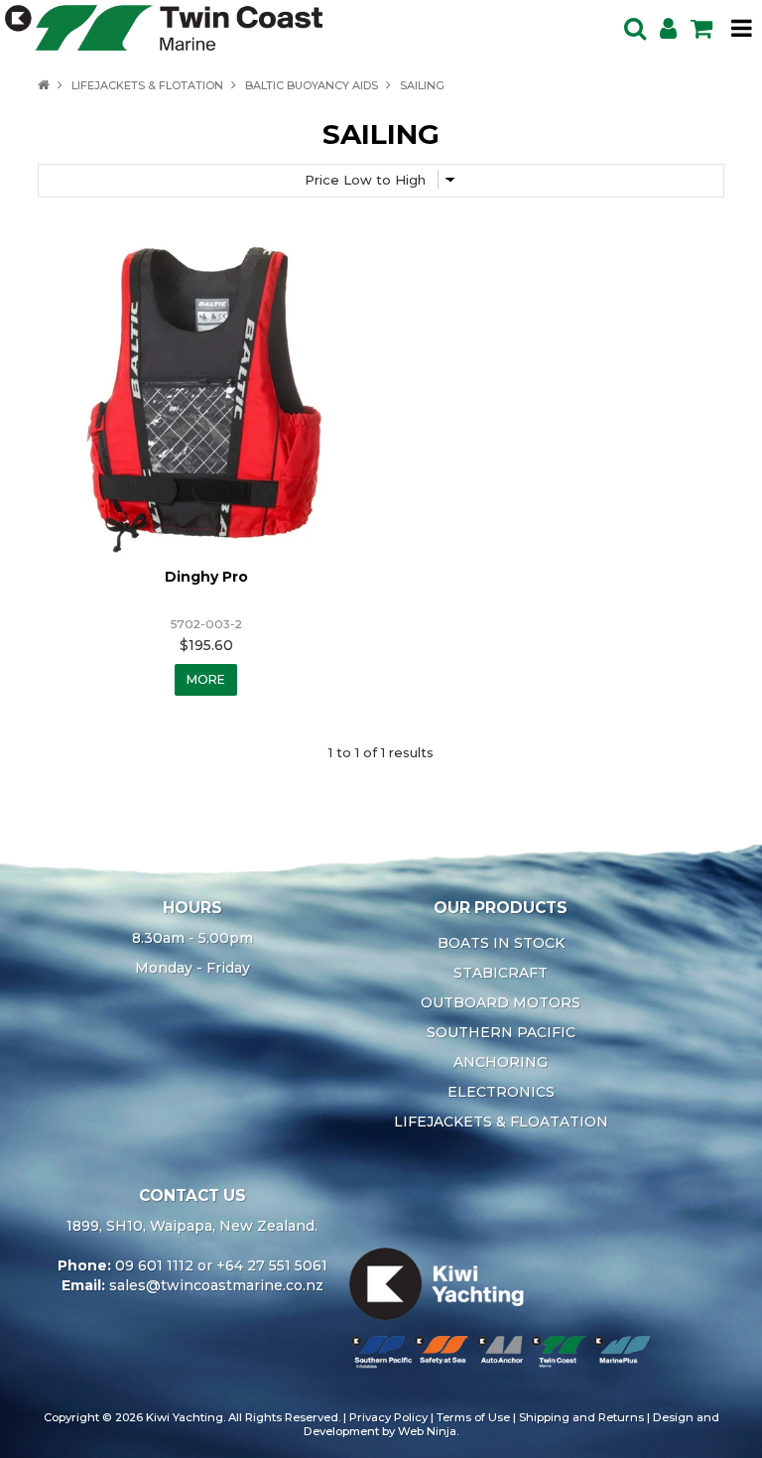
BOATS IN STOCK (501, 943)
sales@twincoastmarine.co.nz (216, 1285)
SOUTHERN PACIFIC (501, 1032)
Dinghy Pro (206, 577)
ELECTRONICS (501, 1092)
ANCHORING (500, 1062)
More (206, 679)
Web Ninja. (428, 1431)
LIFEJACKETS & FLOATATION (501, 1121)
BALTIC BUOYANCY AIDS (311, 85)
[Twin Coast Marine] (163, 27)
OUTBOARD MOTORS (500, 1002)
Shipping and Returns (581, 1417)
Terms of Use (473, 1417)
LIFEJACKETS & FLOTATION (147, 85)
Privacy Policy (388, 1417)
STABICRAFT (500, 973)
